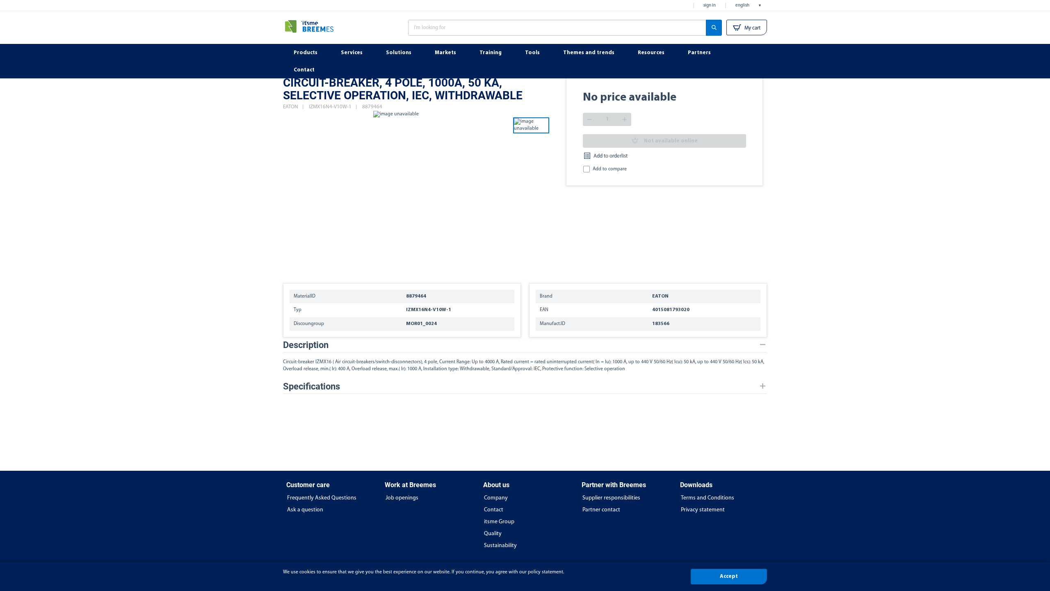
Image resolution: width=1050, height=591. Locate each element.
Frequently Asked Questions (321, 498)
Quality (493, 534)
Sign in (709, 5)
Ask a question (305, 510)
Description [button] (306, 345)
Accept (729, 576)
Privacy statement (703, 510)
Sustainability (500, 546)
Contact (493, 510)
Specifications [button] (311, 386)
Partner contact (601, 510)
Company (496, 498)
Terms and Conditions (707, 498)
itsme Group (499, 522)
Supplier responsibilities (611, 498)
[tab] (525, 345)
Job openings (402, 498)
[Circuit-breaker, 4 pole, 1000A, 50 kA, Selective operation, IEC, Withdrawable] (396, 193)
